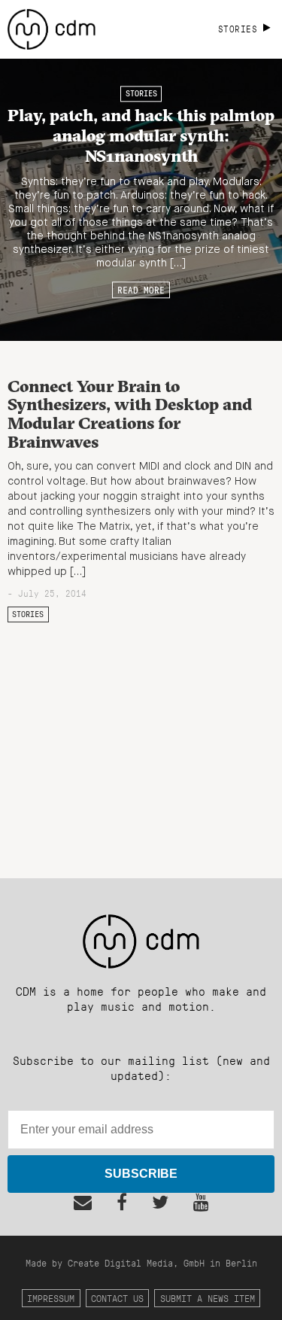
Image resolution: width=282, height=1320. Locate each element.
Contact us (117, 1297)
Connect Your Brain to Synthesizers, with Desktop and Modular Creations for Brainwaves (130, 414)
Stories (141, 94)
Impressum (50, 1297)
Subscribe (141, 1173)
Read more (141, 290)
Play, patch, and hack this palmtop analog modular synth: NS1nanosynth (141, 135)
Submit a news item (207, 1297)
